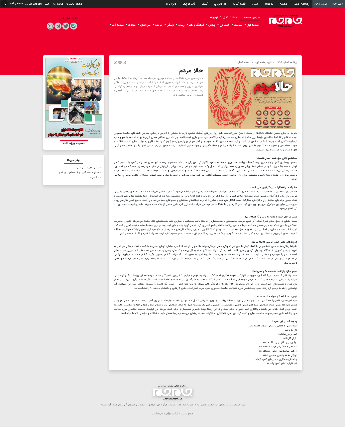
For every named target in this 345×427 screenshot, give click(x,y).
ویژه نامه (170, 4)
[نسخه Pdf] (124, 62)
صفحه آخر (118, 25)
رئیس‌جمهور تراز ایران (87, 168)
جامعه (158, 25)
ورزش (211, 25)
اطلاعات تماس (33, 4)
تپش (255, 4)
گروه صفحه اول (263, 62)
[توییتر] (65, 26)
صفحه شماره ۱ (243, 62)
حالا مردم (94, 177)
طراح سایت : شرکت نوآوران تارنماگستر (172, 414)
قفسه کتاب (239, 4)
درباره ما (58, 4)
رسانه (181, 25)
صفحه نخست (74, 4)
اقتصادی (224, 25)
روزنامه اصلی (301, 4)
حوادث (132, 25)
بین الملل (145, 25)
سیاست (238, 25)
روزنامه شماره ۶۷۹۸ (287, 62)
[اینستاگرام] (50, 26)
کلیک (205, 4)
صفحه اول (253, 25)
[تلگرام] (58, 26)
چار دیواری (220, 4)
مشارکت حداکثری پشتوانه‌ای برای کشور (78, 172)
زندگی (170, 25)
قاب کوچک (188, 4)
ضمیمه (284, 4)
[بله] (73, 26)
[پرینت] (120, 62)
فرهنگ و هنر (196, 25)
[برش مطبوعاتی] (115, 62)
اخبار (47, 4)
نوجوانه (268, 4)
